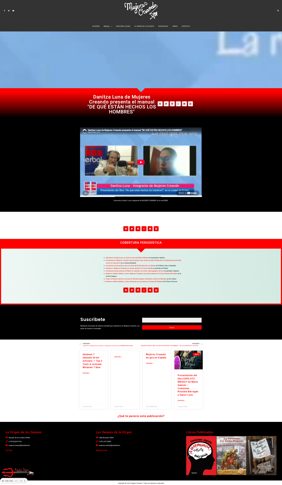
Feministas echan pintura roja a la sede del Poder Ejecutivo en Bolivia (130, 266)
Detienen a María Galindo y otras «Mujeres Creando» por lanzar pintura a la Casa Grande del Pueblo (141, 274)
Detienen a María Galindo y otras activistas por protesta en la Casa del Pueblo (134, 282)
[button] (229, 477)
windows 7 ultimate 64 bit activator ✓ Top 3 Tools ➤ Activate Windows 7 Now (92, 361)
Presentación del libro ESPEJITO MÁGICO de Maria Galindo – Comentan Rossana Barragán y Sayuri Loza (188, 385)
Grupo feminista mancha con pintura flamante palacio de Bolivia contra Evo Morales (136, 279)
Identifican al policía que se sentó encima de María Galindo (127, 258)
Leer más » (86, 373)
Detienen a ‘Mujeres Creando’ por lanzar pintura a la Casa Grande (129, 268)
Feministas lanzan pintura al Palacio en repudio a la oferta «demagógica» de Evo (135, 271)
